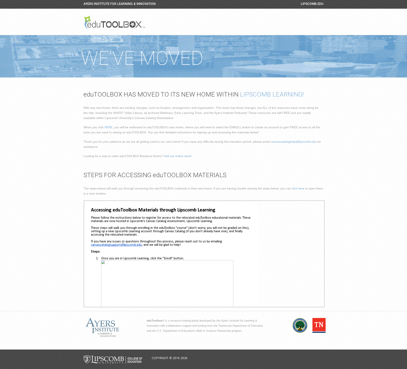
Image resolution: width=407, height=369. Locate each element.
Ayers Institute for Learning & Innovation (120, 4)
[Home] (114, 22)
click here (298, 188)
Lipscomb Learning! (272, 94)
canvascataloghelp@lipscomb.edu (293, 141)
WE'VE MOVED (142, 58)
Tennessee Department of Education (240, 325)
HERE (109, 127)
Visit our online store (177, 156)
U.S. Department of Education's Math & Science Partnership (194, 330)
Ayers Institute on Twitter (300, 358)
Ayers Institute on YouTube (310, 358)
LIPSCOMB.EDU (312, 4)
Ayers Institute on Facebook (290, 358)
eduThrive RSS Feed (319, 358)
